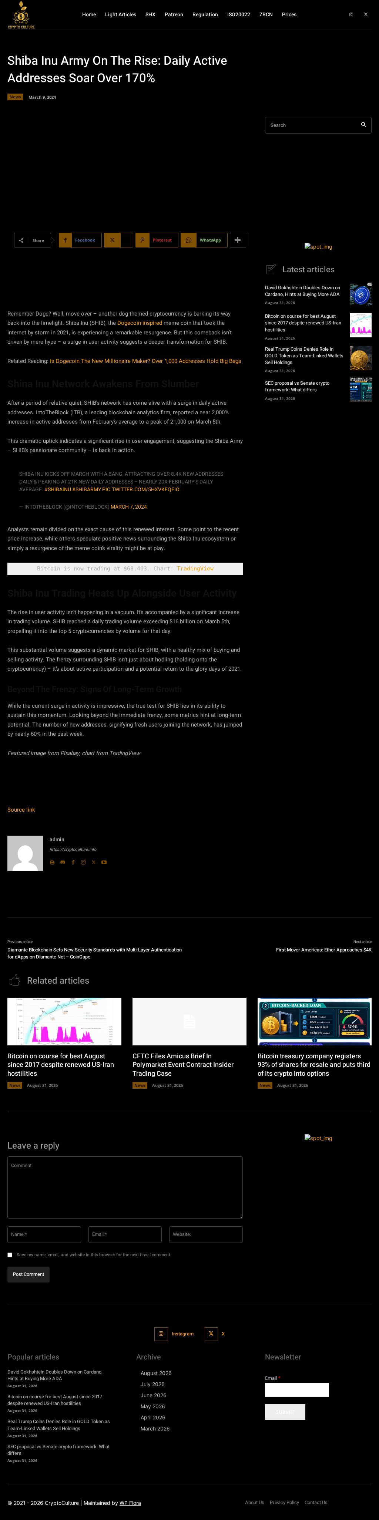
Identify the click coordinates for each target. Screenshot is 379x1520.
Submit (285, 1412)
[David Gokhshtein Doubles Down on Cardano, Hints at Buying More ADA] (361, 294)
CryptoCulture (62, 1503)
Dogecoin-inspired (139, 323)
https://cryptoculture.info (73, 849)
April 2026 (153, 1417)
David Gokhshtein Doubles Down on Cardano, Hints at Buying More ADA (302, 291)
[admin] (25, 853)
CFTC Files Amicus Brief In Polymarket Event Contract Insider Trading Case (183, 1065)
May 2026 (153, 1406)
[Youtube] (104, 860)
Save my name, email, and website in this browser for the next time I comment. (94, 1254)
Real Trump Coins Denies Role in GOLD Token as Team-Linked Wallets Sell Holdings (304, 356)
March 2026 (155, 1428)
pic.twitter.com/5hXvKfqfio (141, 489)
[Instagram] (351, 14)
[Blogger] (52, 860)
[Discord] (62, 860)
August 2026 (156, 1373)
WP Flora (130, 1503)
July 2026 (153, 1384)
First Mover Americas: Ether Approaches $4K (324, 949)
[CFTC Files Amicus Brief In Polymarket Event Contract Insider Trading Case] (189, 1021)
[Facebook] (73, 860)
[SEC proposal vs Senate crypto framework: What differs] (361, 389)
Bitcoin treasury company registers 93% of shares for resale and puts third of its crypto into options (314, 1065)
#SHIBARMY (86, 489)
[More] (238, 240)
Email (273, 1378)
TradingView (195, 568)
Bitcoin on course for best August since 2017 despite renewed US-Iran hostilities (303, 323)
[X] (366, 14)
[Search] (364, 125)
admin (57, 839)
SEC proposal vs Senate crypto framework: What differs (297, 386)
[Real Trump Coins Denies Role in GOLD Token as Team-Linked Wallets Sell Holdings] (361, 358)
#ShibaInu (57, 489)
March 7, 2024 (129, 507)
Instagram (183, 1333)
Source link (21, 810)
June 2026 (154, 1395)
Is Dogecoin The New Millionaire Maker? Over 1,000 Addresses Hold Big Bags (145, 361)
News (15, 97)
